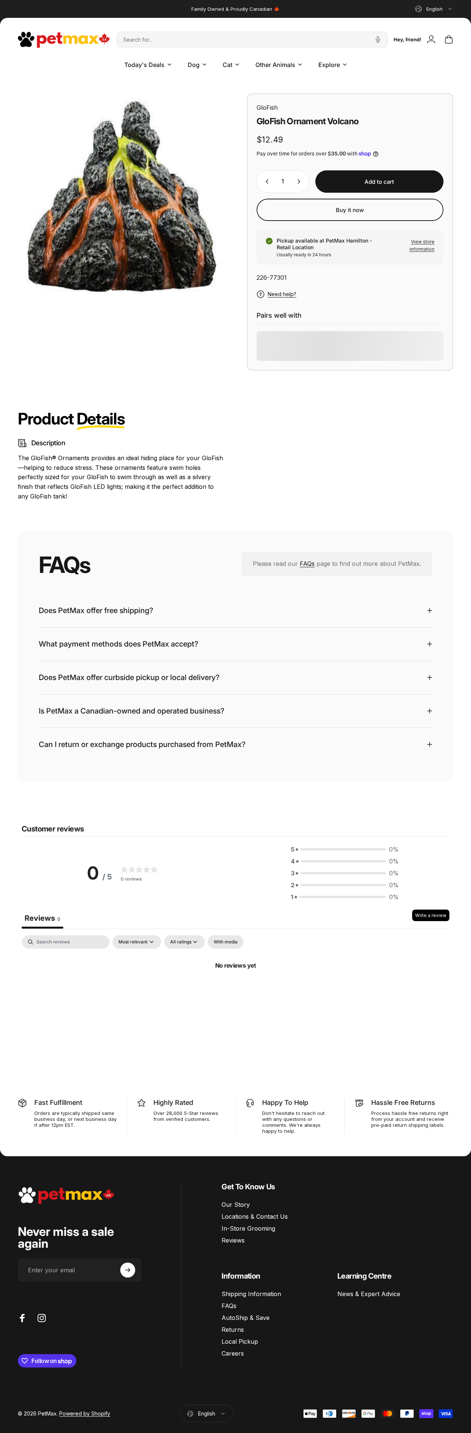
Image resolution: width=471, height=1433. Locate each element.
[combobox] (434, 9)
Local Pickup (240, 1341)
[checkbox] (226, 942)
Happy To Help (285, 1102)
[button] (345, 849)
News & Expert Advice (368, 1294)
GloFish (267, 107)
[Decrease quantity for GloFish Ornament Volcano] (265, 181)
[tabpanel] (235, 990)
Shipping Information (251, 1294)
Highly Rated (173, 1102)
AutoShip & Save (246, 1317)
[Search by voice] (378, 39)
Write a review (430, 915)
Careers (233, 1353)
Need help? (282, 294)
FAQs (307, 563)
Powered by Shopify (84, 1413)
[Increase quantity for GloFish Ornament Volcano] (300, 181)
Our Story (236, 1204)
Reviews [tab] (42, 918)
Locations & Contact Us (255, 1216)
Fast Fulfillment (58, 1102)
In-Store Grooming (248, 1228)
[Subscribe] (127, 1270)
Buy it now (350, 210)
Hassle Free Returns (403, 1102)
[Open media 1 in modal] (121, 196)
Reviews (233, 1240)
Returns (233, 1329)
